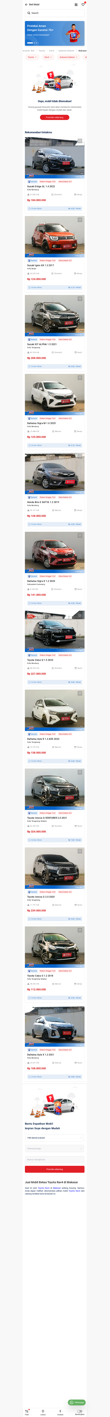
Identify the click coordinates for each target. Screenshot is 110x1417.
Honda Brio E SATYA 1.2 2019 (43, 502)
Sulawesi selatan (66, 51)
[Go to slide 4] (38, 42)
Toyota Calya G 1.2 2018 (40, 975)
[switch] (79, 1411)
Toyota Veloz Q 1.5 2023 (40, 660)
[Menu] (76, 4)
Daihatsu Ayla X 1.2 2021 (40, 1054)
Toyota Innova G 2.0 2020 (41, 896)
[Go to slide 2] (34, 42)
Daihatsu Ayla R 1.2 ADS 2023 (43, 739)
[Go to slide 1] (30, 42)
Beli (32, 51)
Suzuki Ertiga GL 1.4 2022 (41, 186)
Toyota (42, 51)
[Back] (26, 4)
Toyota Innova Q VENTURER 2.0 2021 (47, 818)
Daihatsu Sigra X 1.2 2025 (41, 581)
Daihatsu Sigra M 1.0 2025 (41, 423)
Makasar (82, 51)
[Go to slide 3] (36, 42)
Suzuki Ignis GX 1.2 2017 (40, 265)
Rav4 (51, 51)
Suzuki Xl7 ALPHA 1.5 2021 (42, 344)
